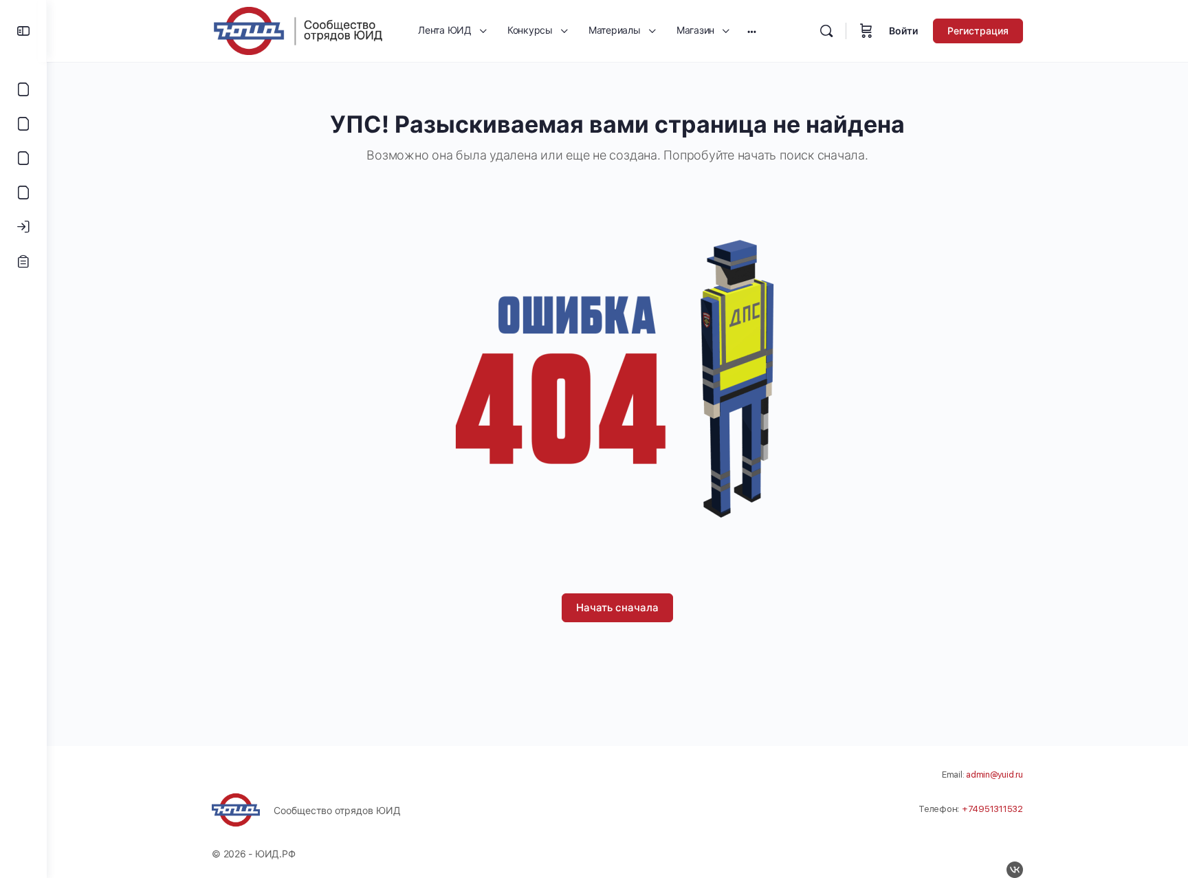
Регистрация (978, 30)
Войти (903, 30)
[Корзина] (866, 31)
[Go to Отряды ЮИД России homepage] (298, 30)
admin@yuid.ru (994, 774)
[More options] (752, 31)
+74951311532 (992, 809)
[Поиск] (826, 31)
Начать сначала (617, 607)
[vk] (1014, 869)
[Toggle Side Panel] (23, 30)
